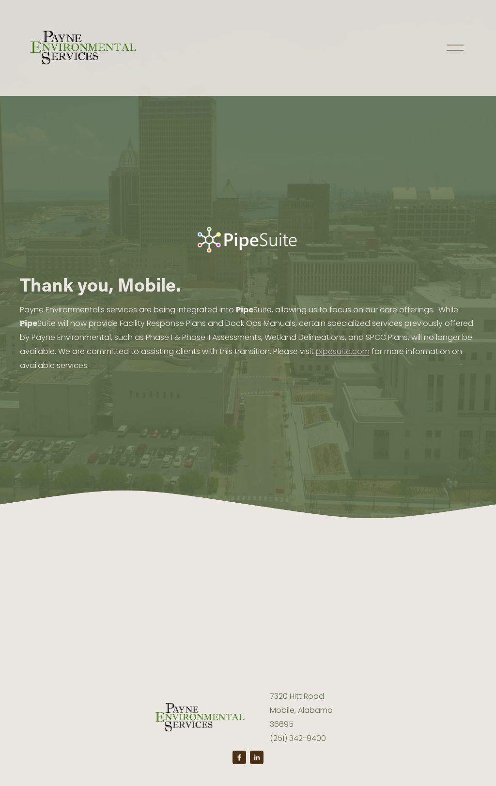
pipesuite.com (343, 351)
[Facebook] (239, 757)
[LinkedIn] (257, 757)
